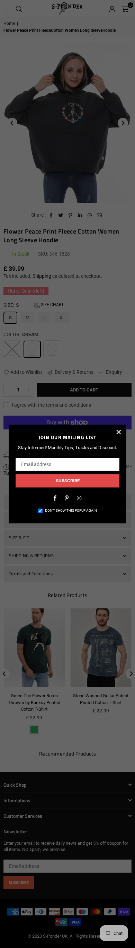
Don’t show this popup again (71, 510)
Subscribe (68, 480)
